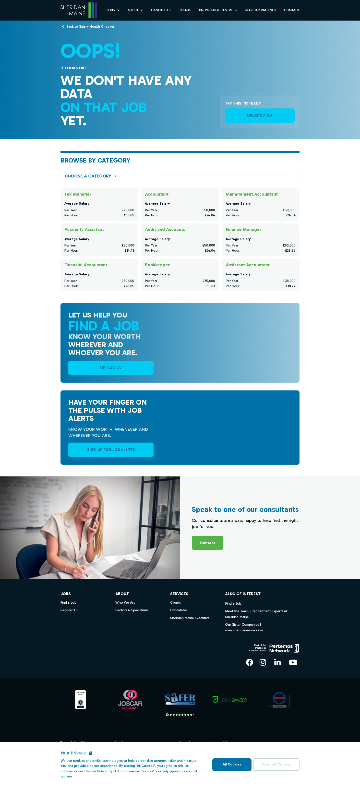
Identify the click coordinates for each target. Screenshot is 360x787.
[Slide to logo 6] (185, 715)
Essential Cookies (276, 764)
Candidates (161, 10)
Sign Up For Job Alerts (111, 449)
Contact (292, 10)
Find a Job (233, 603)
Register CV (69, 610)
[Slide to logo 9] (193, 714)
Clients (185, 10)
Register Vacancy (260, 10)
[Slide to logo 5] (182, 715)
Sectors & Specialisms (131, 610)
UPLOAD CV (111, 367)
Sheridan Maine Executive (190, 618)
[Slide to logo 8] (191, 715)
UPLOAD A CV (259, 115)
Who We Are (125, 602)
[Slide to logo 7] (188, 715)
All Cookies (232, 764)
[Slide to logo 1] (171, 715)
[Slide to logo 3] (177, 715)
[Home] (78, 10)
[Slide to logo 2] (174, 715)
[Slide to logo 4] (179, 715)
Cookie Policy (95, 771)
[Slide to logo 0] (167, 714)
